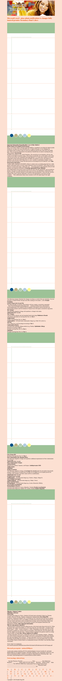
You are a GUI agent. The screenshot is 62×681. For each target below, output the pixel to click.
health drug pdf (28, 7)
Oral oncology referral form (15, 658)
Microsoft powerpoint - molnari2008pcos (19, 648)
